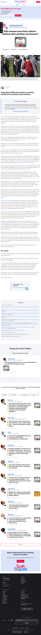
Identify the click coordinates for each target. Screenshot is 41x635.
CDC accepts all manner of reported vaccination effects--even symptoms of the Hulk (22, 310)
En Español (22, 593)
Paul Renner (10, 461)
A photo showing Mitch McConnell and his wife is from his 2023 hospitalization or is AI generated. (20, 437)
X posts (9, 432)
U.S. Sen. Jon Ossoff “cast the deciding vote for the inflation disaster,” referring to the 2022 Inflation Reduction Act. (20, 520)
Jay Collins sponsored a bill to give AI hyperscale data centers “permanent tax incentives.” (19, 466)
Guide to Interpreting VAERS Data (17, 330)
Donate (38, 1)
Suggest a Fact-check (27, 608)
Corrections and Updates (25, 597)
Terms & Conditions (15, 627)
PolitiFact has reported (6, 200)
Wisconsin (4, 603)
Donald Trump (11, 417)
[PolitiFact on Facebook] (10, 620)
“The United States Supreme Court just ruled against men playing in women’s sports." (19, 506)
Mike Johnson (23, 581)
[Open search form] (6, 2)
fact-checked (34, 207)
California (4, 591)
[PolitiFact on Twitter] (8, 620)
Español (23, 4)
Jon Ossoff (10, 400)
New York (4, 597)
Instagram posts (16, 26)
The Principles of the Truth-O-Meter (20, 287)
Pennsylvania (5, 599)
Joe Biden (22, 583)
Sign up (26, 622)
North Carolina (5, 598)
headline (18, 126)
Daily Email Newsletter (6, 12)
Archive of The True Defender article (9, 332)
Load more (20, 544)
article (9, 143)
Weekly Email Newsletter (6, 10)
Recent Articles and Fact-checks (26, 603)
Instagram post (5, 304)
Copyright (27, 627)
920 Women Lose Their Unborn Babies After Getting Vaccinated (22, 306)
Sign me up (20, 561)
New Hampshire (5, 596)
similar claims (4, 208)
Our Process (23, 591)
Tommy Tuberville (11, 529)
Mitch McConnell (23, 580)
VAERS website (6, 189)
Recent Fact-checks (24, 604)
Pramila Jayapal (11, 358)
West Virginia (5, 602)
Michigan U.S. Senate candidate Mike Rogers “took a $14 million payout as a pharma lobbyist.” (20, 493)
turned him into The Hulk (27, 162)
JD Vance (22, 579)
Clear (38, 392)
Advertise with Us (24, 596)
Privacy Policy (22, 627)
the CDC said (4, 238)
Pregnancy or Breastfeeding (32, 323)
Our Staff (22, 592)
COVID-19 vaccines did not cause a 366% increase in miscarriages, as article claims (22, 316)
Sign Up (18, 15)
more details (10, 245)
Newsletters (23, 598)
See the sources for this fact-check (20, 111)
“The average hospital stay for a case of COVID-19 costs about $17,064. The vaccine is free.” (20, 363)
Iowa (3, 593)
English (17, 4)
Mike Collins (10, 514)
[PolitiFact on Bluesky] (12, 620)
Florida (4, 592)
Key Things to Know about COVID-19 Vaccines (14, 322)
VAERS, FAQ (7, 330)
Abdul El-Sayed (11, 488)
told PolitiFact (29, 214)
